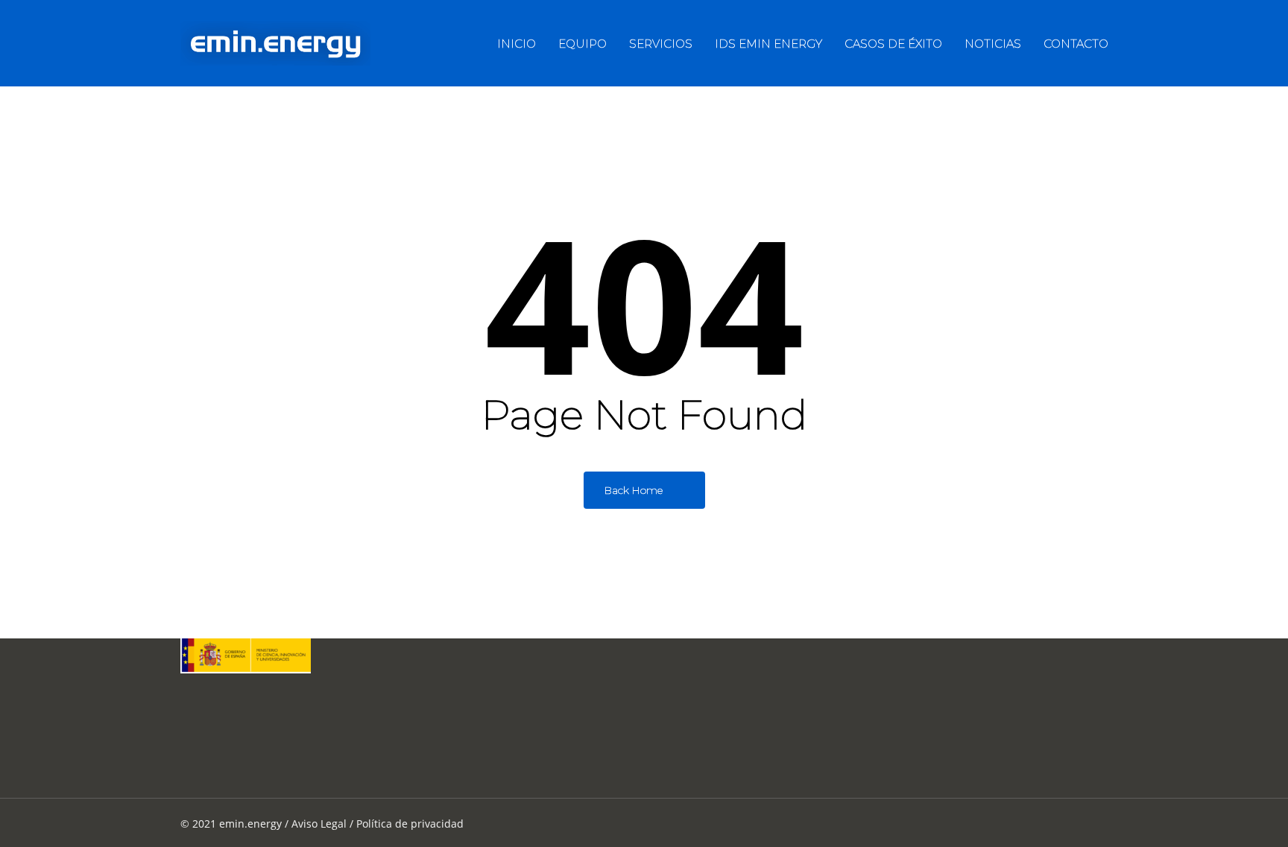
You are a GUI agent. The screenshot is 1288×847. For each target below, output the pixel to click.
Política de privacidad (410, 823)
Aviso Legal (319, 823)
